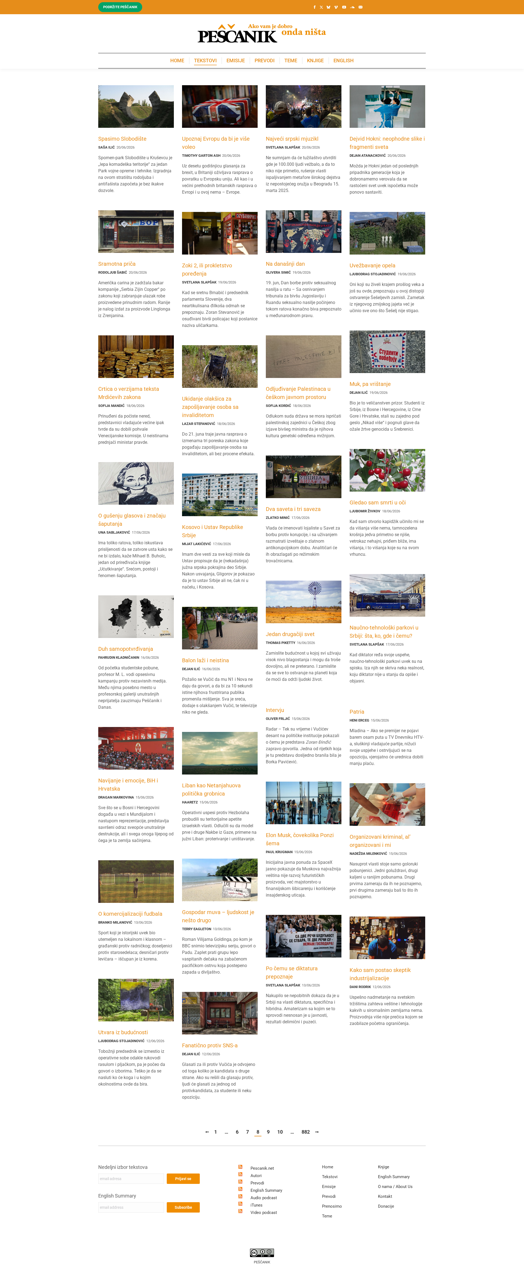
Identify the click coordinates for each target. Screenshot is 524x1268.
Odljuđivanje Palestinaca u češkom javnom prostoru (298, 393)
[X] (321, 7)
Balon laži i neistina (205, 660)
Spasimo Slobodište (122, 138)
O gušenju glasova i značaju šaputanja (132, 519)
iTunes (257, 1205)
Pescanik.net (262, 1168)
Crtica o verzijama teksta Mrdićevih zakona (128, 393)
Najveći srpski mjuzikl (292, 138)
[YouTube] (344, 7)
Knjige (383, 1166)
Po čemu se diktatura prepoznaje (292, 972)
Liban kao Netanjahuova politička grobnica (211, 789)
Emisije (329, 1186)
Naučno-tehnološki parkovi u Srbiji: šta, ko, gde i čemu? (384, 631)
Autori (256, 1175)
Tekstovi (330, 1176)
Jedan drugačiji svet (290, 634)
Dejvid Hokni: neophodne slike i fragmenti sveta (387, 142)
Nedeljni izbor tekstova (123, 1167)
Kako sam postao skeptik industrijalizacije (380, 974)
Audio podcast (264, 1197)
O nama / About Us (395, 1186)
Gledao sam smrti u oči (378, 502)
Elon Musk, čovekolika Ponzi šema (300, 839)
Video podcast (264, 1212)
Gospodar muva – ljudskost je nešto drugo (218, 916)
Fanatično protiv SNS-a (210, 1045)
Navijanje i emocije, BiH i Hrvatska (128, 784)
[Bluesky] (328, 7)
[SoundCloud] (352, 7)
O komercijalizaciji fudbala (130, 914)
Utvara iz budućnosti (123, 1032)
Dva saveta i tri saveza (293, 509)
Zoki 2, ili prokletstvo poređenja (207, 269)
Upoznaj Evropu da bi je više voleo (216, 142)
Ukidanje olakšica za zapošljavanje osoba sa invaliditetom (210, 406)
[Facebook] (314, 7)
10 (280, 1132)
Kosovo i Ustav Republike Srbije (212, 531)
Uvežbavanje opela (372, 265)
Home (327, 1166)
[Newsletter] (360, 7)
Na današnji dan (285, 264)
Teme (327, 1216)
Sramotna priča (117, 264)
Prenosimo (332, 1206)
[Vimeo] (336, 7)
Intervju (275, 710)
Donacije (386, 1206)
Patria (357, 711)
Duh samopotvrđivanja (125, 649)
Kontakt (385, 1196)
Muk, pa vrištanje (370, 384)
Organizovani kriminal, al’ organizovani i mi (380, 840)
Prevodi (257, 1183)
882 (306, 1132)
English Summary (117, 1196)
